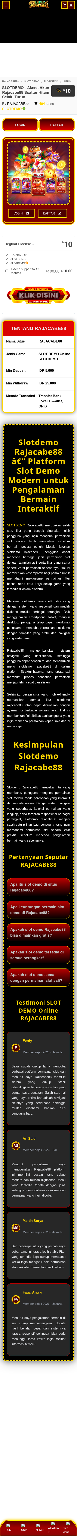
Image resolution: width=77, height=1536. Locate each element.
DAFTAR (56, 124)
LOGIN (20, 124)
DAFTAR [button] (49, 213)
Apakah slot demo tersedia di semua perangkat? (37, 955)
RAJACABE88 (10, 81)
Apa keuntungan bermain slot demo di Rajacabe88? (37, 909)
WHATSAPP (53, 1529)
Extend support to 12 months (42, 271)
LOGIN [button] (18, 213)
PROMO (8, 1529)
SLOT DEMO (31, 81)
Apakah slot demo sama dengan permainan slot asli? (36, 977)
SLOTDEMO (51, 81)
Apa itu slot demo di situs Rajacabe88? (33, 887)
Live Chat (66, 1529)
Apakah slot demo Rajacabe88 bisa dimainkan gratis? (38, 932)
